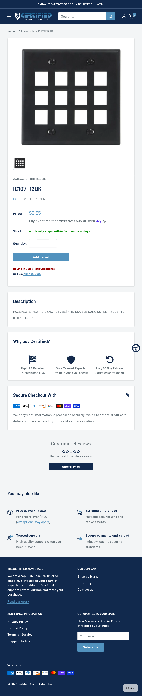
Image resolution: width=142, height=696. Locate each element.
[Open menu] (9, 16)
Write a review (71, 466)
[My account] (124, 16)
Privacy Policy (17, 621)
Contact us (85, 589)
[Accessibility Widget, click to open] (136, 348)
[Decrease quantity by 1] (33, 243)
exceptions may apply (33, 522)
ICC (15, 199)
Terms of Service (20, 634)
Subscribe (90, 647)
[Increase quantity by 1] (53, 243)
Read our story (18, 601)
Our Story (84, 583)
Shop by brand (88, 576)
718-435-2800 (32, 273)
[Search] (110, 16)
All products (26, 31)
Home (11, 31)
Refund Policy (17, 628)
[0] (131, 16)
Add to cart (41, 257)
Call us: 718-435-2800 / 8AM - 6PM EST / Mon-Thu (71, 4)
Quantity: (20, 243)
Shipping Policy (18, 641)
